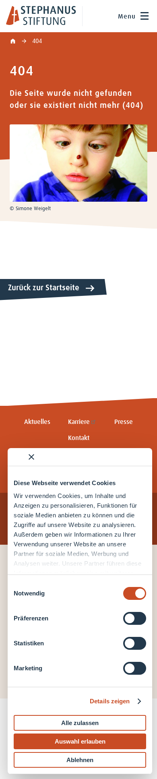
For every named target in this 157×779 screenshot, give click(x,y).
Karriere (79, 422)
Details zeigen (110, 701)
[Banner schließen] (31, 457)
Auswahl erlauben (80, 741)
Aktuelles (37, 422)
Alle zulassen (80, 722)
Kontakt (78, 438)
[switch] (134, 618)
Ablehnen (79, 759)
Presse (123, 422)
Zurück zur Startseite (43, 288)
